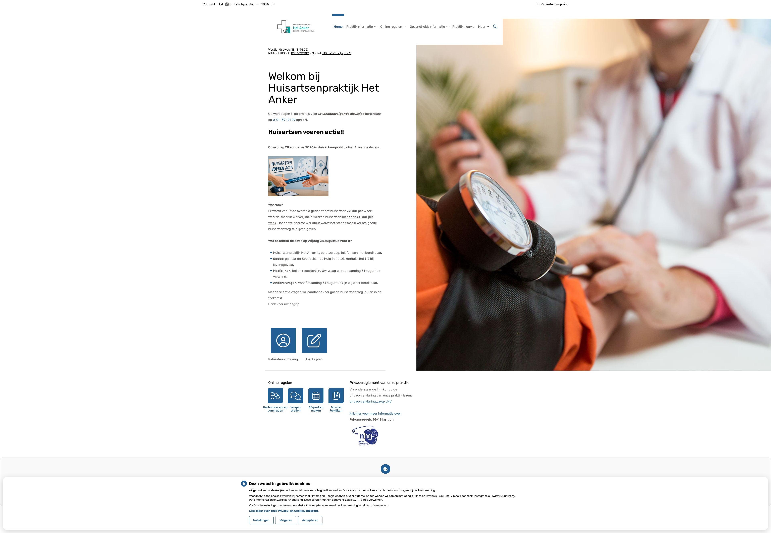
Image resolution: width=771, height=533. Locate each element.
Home (338, 27)
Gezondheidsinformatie (427, 27)
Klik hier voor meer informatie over (375, 413)
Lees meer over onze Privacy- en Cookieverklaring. (284, 511)
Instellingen (261, 520)
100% (265, 4)
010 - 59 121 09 (284, 120)
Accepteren (310, 520)
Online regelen (391, 27)
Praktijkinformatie (359, 27)
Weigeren (285, 520)
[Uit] (228, 4)
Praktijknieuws (463, 27)
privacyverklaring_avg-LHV (371, 401)
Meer (481, 27)
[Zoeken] (495, 26)
